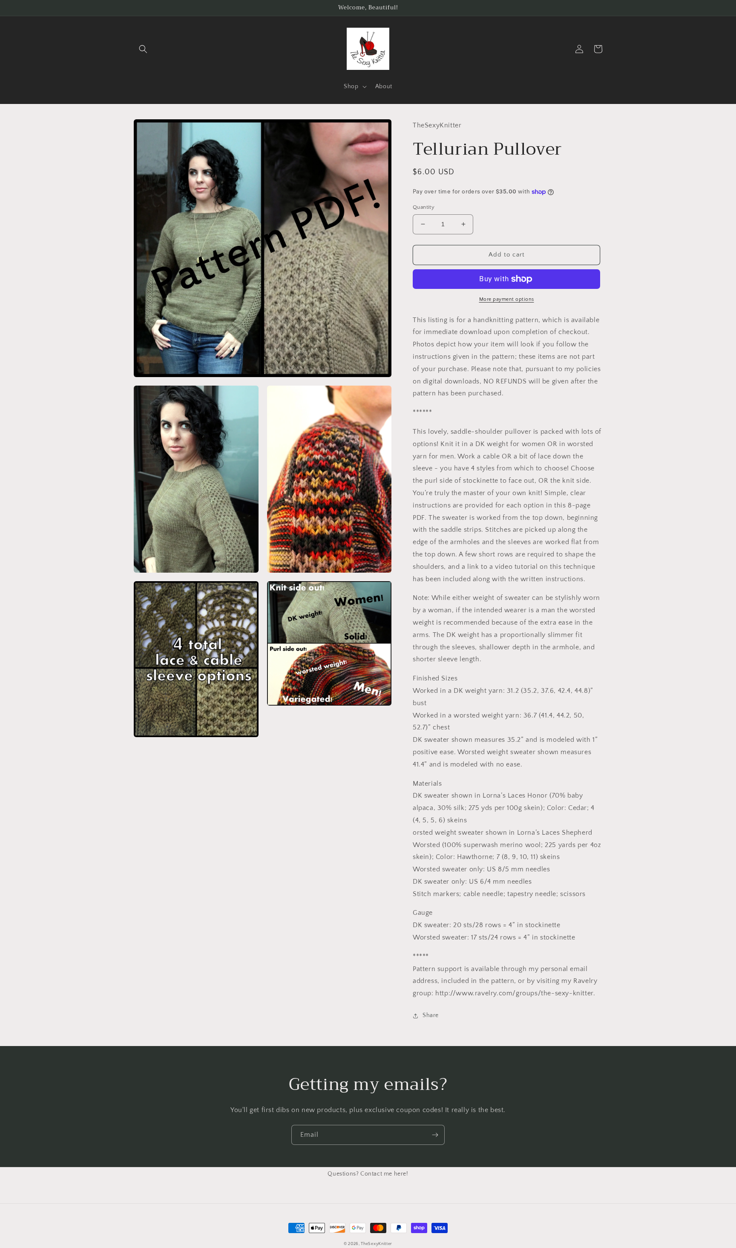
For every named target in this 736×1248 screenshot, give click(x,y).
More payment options (506, 299)
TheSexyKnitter (376, 1244)
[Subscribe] (435, 1135)
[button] (143, 49)
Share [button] (431, 1015)
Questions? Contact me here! (368, 1173)
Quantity (423, 207)
